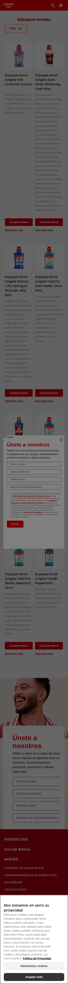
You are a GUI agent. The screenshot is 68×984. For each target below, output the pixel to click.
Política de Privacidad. (37, 958)
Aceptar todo (34, 977)
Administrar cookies (34, 966)
